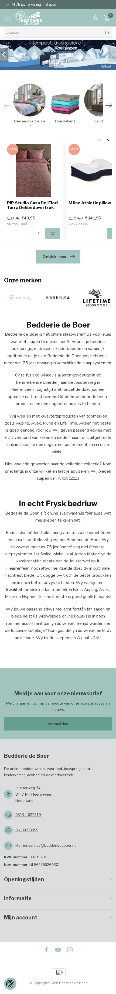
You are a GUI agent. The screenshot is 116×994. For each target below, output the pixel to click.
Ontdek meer (55, 256)
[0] (107, 17)
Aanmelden (58, 723)
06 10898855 (26, 830)
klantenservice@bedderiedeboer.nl (45, 845)
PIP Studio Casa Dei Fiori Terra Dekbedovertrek (32, 205)
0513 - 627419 (28, 814)
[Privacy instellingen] (10, 984)
